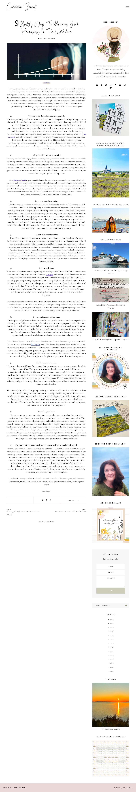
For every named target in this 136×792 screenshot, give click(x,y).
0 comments (73, 500)
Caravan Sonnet (21, 7)
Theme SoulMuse (123, 788)
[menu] (127, 7)
